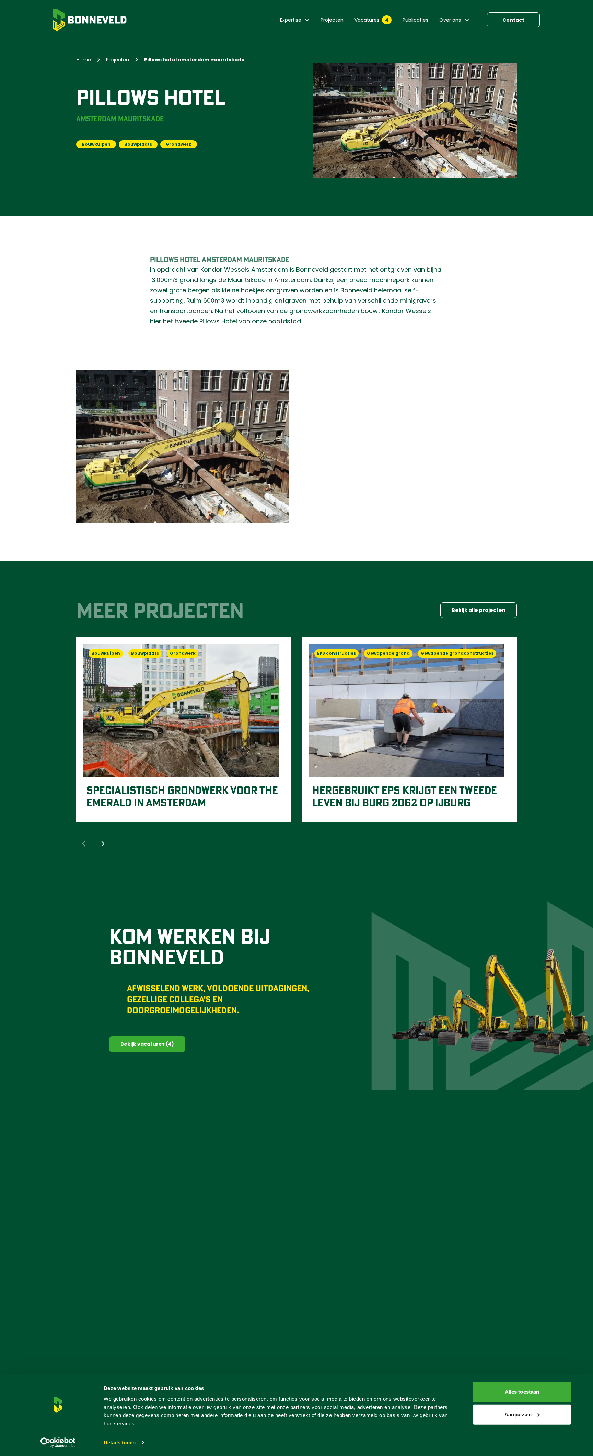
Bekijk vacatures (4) (147, 1044)
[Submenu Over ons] (466, 20)
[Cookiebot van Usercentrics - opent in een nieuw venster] (58, 1442)
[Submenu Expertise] (307, 20)
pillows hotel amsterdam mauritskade (194, 59)
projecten (117, 59)
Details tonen (120, 1442)
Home (83, 59)
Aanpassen (518, 1414)
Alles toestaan (522, 1392)
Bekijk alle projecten (478, 610)
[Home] (90, 20)
